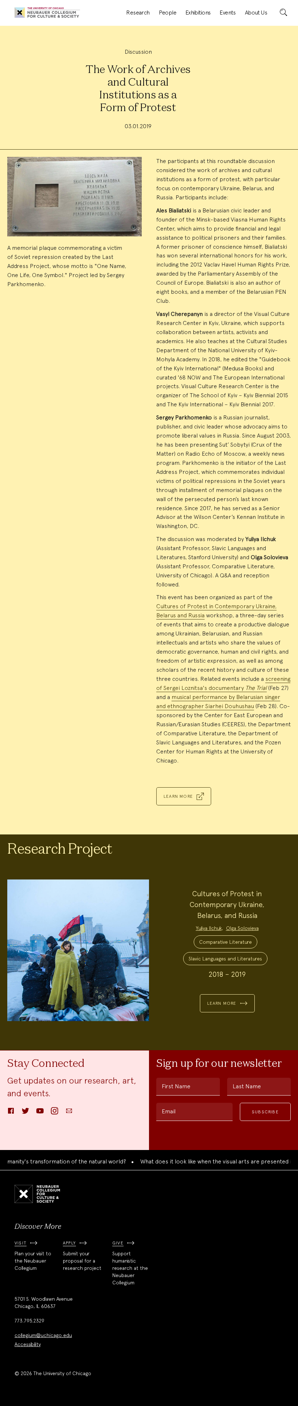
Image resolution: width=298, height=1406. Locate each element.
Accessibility (28, 1344)
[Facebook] (11, 1113)
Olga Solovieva (242, 928)
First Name (176, 1086)
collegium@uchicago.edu (43, 1335)
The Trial (256, 687)
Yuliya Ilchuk (209, 928)
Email (169, 1111)
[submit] (283, 13)
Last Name (247, 1086)
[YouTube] (40, 1113)
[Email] (69, 1113)
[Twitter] (25, 1113)
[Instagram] (54, 1113)
